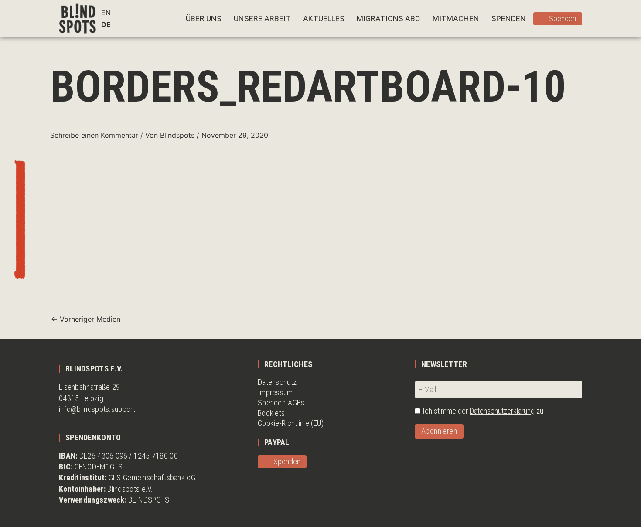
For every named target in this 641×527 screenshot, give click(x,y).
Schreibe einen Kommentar (94, 135)
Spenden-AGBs (281, 402)
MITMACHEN (456, 18)
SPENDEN (508, 18)
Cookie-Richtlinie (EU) (291, 423)
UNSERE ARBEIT (262, 18)
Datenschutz (277, 382)
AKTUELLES (323, 18)
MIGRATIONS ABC (388, 18)
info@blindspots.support (97, 409)
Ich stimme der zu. (484, 410)
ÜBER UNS (204, 18)
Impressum (275, 392)
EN (106, 12)
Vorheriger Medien (85, 319)
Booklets (271, 413)
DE (106, 24)
